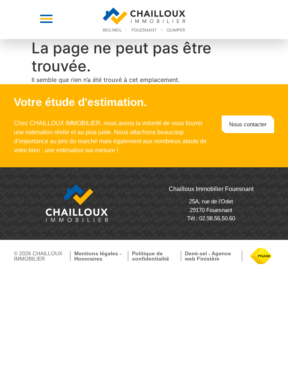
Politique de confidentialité (150, 256)
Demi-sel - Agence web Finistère (208, 256)
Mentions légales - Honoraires (98, 256)
